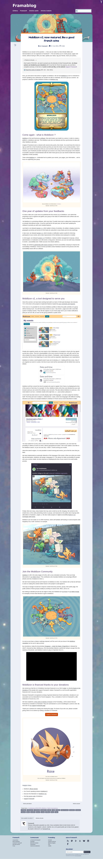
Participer (32, 841)
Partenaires (32, 844)
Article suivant (76, 803)
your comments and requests (67, 304)
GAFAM (28, 812)
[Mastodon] (71, 841)
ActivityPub (23, 810)
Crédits (49, 845)
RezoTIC (56, 812)
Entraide (50, 840)
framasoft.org (46, 829)
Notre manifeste (16, 841)
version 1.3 (41, 238)
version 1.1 (40, 228)
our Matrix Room (35, 577)
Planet (52, 812)
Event (53, 810)
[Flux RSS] (67, 841)
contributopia (36, 810)
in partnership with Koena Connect (42, 244)
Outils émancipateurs (52, 808)
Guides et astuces (52, 841)
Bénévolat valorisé (34, 843)
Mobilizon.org (54, 79)
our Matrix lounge (74, 591)
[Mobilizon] (79, 841)
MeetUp (42, 812)
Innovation (33, 812)
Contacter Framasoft (17, 843)
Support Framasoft (71, 67)
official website (33, 789)
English (49, 810)
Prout (14, 845)
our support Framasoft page (37, 705)
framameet (78, 810)
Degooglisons (43, 810)
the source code (30, 796)
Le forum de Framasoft (35, 840)
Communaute (30, 810)
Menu (16, 10)
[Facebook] (67, 844)
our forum (64, 591)
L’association (15, 840)
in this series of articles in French (42, 702)
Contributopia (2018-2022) (34, 808)
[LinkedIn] (88, 841)
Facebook (58, 810)
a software (42, 138)
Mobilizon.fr (64, 75)
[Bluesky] (84, 841)
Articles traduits (46, 10)
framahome (72, 810)
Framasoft (44, 46)
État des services (16, 844)
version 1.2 (40, 233)
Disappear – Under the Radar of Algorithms (57, 646)
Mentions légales (51, 843)
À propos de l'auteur (27, 818)
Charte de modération (35, 845)
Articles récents (39, 818)
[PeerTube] (75, 841)
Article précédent (27, 803)
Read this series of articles (33, 70)
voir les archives (78, 855)
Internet (38, 812)
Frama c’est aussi (64, 810)
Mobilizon (25, 138)
